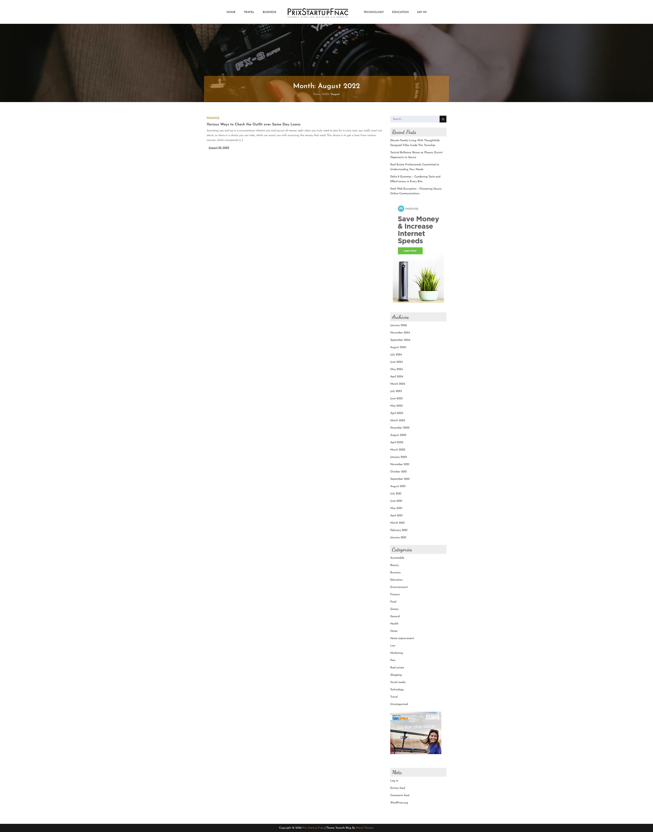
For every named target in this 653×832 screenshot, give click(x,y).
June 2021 (396, 501)
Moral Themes (364, 828)
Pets (393, 660)
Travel (249, 12)
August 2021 (398, 486)
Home (231, 12)
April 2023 (396, 413)
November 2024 (400, 332)
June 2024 (396, 362)
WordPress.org (399, 802)
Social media (398, 682)
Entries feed (397, 788)
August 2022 (398, 435)
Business (269, 12)
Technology (374, 12)
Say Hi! (421, 12)
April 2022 (396, 442)
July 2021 (395, 493)
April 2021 (396, 515)
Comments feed (399, 795)
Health (394, 623)
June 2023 (396, 398)
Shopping (396, 675)
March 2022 (397, 449)
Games (394, 609)
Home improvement (402, 638)
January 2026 (398, 325)
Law (392, 645)
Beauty (394, 565)
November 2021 (399, 464)
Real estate (397, 667)
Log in (394, 780)
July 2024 (396, 354)
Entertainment (399, 587)
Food (393, 601)
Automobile (397, 558)
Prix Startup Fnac (313, 828)
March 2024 (397, 384)
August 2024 (398, 347)
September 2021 (400, 479)
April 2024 (396, 376)
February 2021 (398, 530)
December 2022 (399, 427)
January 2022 (398, 457)
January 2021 (398, 537)
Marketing (396, 653)
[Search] (443, 119)
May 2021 (396, 508)
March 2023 (397, 420)
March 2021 (397, 523)
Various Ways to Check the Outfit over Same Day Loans (253, 124)
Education (400, 12)
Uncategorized (399, 704)
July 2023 (396, 391)
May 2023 (396, 406)
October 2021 (398, 471)
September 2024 (400, 340)
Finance (213, 118)
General (395, 616)
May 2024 (396, 369)
